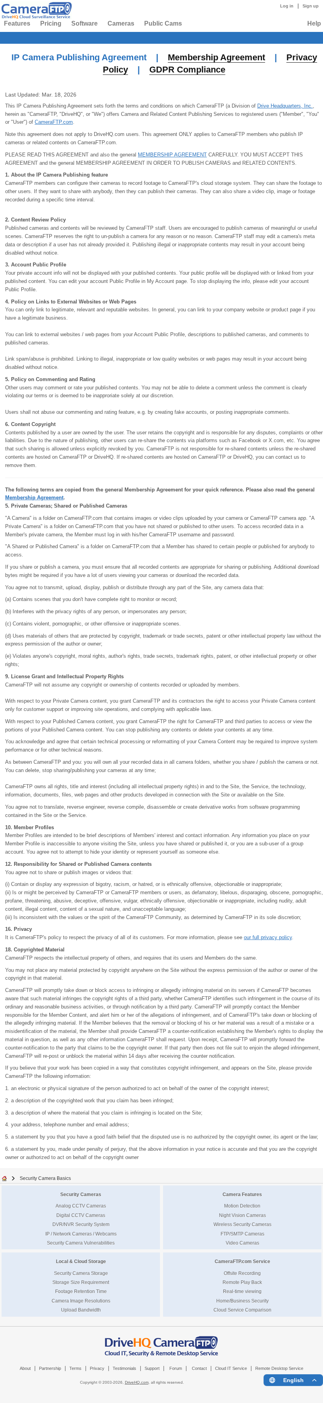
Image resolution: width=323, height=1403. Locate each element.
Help (314, 23)
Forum (175, 1368)
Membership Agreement (216, 57)
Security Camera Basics (45, 1178)
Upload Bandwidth (81, 1309)
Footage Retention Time (81, 1291)
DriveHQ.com (137, 1382)
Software (84, 23)
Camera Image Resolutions (81, 1300)
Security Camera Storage (81, 1273)
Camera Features (242, 1194)
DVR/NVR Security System (81, 1224)
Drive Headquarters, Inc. (285, 106)
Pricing (50, 23)
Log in (286, 6)
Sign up (311, 6)
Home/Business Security (242, 1300)
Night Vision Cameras (242, 1215)
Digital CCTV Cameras (80, 1215)
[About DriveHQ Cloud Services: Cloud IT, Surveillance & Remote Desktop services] (161, 1342)
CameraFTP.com (54, 122)
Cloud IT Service (231, 1368)
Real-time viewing (242, 1291)
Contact (199, 1368)
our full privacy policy (268, 937)
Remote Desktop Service (279, 1368)
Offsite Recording (242, 1273)
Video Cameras (242, 1242)
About (25, 1368)
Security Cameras (80, 1194)
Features (17, 23)
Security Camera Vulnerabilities (81, 1242)
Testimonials (124, 1368)
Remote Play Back (242, 1282)
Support (152, 1368)
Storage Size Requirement (80, 1282)
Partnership (50, 1368)
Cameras (121, 23)
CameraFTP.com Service (242, 1261)
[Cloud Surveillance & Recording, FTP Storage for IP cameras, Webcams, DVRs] (35, 10)
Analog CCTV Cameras (81, 1205)
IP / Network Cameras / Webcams (81, 1233)
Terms (75, 1368)
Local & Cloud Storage (81, 1261)
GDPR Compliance (187, 69)
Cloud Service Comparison (242, 1309)
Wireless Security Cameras (242, 1224)
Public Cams (163, 23)
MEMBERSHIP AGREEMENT (172, 155)
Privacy (97, 1368)
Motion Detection (242, 1205)
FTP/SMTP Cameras (242, 1233)
